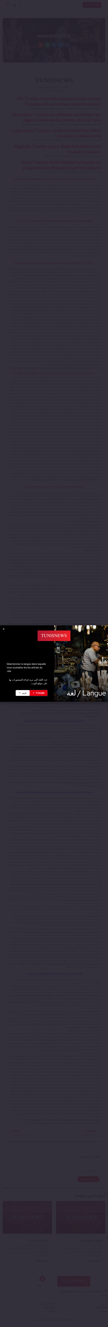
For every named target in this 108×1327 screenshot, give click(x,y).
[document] (54, 663)
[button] (4, 629)
